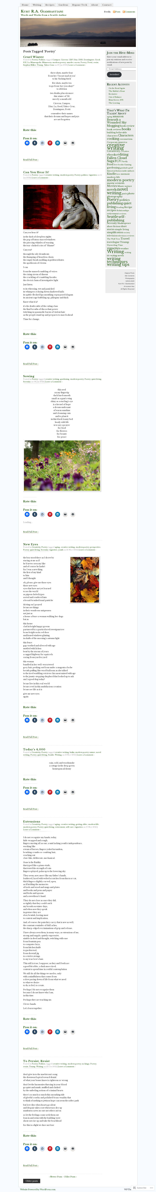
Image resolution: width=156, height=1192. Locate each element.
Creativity (36, 547)
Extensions (31, 821)
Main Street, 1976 (116, 100)
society (127, 232)
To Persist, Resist (36, 1061)
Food (110, 164)
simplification (115, 232)
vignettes (93, 175)
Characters (125, 135)
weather (124, 248)
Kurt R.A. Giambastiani (42, 11)
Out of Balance (115, 97)
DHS (80, 60)
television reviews (126, 236)
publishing (115, 203)
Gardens (63, 5)
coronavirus (126, 139)
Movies (112, 186)
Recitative (113, 94)
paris (124, 193)
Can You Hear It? (36, 172)
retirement (60, 827)
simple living (122, 229)
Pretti (89, 62)
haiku (72, 752)
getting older (81, 824)
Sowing (28, 376)
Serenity (27, 382)
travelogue (113, 242)
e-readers (125, 151)
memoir (125, 174)
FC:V (118, 161)
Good (97, 60)
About (94, 5)
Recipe (128, 207)
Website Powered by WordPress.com (37, 1189)
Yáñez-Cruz (49, 65)
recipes (111, 210)
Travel (125, 238)
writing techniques (117, 260)
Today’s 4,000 (34, 749)
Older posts (32, 1181)
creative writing (52, 175)
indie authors (128, 171)
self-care (70, 827)
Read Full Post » (30, 160)
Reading (120, 207)
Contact (107, 5)
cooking (113, 138)
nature (92, 752)
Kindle (111, 173)
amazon (118, 116)
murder (70, 62)
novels (112, 189)
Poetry (35, 60)
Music (120, 186)
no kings (85, 1064)
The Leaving (114, 103)
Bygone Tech (79, 5)
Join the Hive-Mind (120, 53)
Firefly (125, 161)
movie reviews (115, 183)
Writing (37, 5)
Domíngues (89, 60)
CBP (71, 60)
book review (127, 126)
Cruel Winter (33, 57)
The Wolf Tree (113, 239)
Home (25, 5)
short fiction (113, 226)
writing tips (118, 264)
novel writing (117, 191)
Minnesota (46, 62)
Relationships (123, 210)
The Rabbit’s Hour (117, 91)
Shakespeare (124, 223)
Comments (130, 12)
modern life (93, 824)
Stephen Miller (29, 65)
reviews (122, 214)
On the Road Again (117, 88)
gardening (64, 379)
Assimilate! (114, 74)
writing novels (117, 255)
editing (122, 154)
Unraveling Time (115, 245)
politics (84, 175)
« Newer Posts (55, 1177)
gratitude (124, 168)
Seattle (51, 755)
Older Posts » (70, 1177)
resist (95, 62)
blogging (113, 125)
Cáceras (64, 60)
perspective (95, 547)
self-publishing (116, 218)
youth (60, 550)
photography (114, 196)
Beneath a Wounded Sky (117, 121)
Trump (40, 65)
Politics (42, 60)
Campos (56, 60)
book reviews (114, 129)
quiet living (96, 379)
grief (130, 168)
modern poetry (59, 62)
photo (130, 193)
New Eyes (30, 544)
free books (119, 165)
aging (57, 547)
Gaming (127, 165)
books (126, 129)
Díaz (76, 60)
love (118, 174)
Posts (117, 12)
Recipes (49, 5)
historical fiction (114, 171)
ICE (25, 62)
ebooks (112, 154)
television (112, 236)
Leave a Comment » (77, 65)
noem (77, 62)
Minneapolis (35, 62)
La (28, 62)
